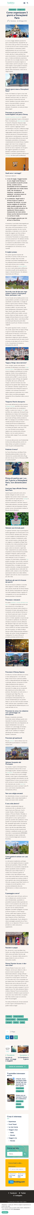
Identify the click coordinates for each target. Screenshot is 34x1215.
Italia (12, 1132)
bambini (9, 1016)
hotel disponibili (21, 121)
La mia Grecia (13, 1127)
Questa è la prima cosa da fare (13, 117)
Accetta (5, 1212)
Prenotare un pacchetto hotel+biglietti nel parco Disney (16, 113)
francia (16, 1022)
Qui (27, 559)
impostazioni (16, 1209)
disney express (18, 1016)
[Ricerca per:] (17, 1154)
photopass (10, 772)
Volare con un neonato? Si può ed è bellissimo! (21, 1097)
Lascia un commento (16, 1066)
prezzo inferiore (22, 266)
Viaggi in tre (21, 9)
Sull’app (25, 498)
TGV (23, 410)
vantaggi (7, 155)
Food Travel (20, 1088)
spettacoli (11, 741)
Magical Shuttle (10, 406)
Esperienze (13, 9)
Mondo (18, 1104)
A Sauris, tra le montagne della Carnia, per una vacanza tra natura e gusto (21, 1082)
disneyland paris (22, 1019)
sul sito (22, 784)
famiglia (9, 1022)
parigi (22, 1022)
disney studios (11, 1019)
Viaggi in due (13, 1130)
